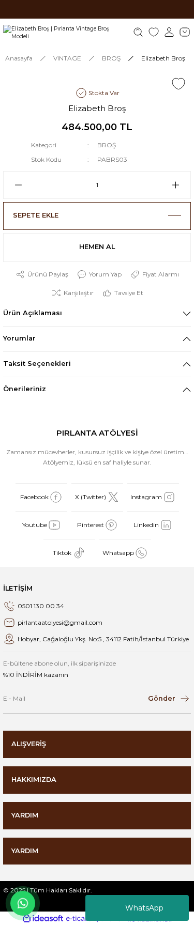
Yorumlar (19, 338)
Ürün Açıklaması (32, 313)
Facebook (34, 497)
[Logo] (64, 32)
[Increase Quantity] (180, 185)
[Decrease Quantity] (14, 185)
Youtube (34, 525)
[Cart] (184, 32)
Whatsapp (118, 553)
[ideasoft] (43, 918)
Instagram (146, 497)
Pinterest (90, 525)
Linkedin (146, 525)
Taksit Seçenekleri (37, 363)
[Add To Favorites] (178, 83)
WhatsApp (144, 908)
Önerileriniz (24, 389)
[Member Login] (169, 32)
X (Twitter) (90, 497)
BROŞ (106, 145)
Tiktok (62, 553)
